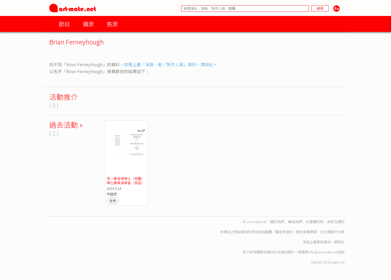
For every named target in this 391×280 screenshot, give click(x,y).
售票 (112, 24)
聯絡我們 (295, 221)
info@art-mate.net (323, 251)
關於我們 (277, 221)
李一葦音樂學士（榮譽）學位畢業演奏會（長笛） (126, 180)
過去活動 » (66, 124)
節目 (64, 24)
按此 (341, 241)
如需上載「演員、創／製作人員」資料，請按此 (168, 64)
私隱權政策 (314, 221)
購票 (88, 24)
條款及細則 (335, 221)
